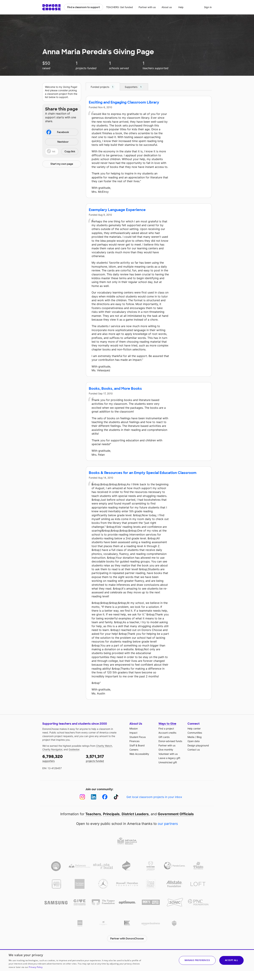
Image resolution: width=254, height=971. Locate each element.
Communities (194, 732)
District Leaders (135, 814)
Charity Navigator (52, 749)
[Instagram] (82, 797)
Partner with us (147, 7)
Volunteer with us (168, 753)
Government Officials (176, 814)
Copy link (69, 151)
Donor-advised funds (170, 741)
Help (181, 7)
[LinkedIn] (93, 797)
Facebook (63, 132)
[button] (61, 151)
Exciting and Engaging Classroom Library (124, 102)
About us (167, 7)
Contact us (193, 749)
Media (190, 736)
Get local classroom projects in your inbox (154, 797)
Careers (133, 749)
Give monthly (165, 749)
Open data (193, 741)
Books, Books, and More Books (115, 388)
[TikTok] (116, 797)
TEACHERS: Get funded (119, 7)
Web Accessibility (139, 753)
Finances (134, 741)
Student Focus (137, 736)
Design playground (198, 745)
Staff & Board (137, 745)
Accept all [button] (231, 960)
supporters (52, 758)
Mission (133, 728)
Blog (199, 736)
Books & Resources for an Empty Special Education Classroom (142, 472)
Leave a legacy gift (169, 758)
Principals (111, 814)
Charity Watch (104, 745)
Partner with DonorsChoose (127, 938)
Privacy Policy (36, 967)
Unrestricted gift (167, 762)
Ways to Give (167, 723)
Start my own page (61, 163)
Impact (133, 732)
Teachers (93, 814)
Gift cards (164, 736)
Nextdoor (63, 141)
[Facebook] (105, 797)
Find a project (166, 728)
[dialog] (127, 960)
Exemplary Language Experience (117, 210)
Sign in (208, 7)
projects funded (95, 758)
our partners (168, 824)
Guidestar (74, 749)
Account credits (167, 732)
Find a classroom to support (83, 7)
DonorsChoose (51, 7)
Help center (194, 728)
